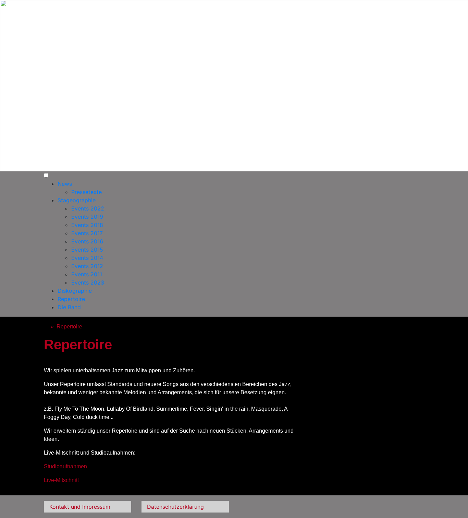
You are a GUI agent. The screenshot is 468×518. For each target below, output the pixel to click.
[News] (46, 326)
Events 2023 (87, 282)
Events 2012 (87, 266)
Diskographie (75, 290)
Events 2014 (87, 257)
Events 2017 (87, 233)
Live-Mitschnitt (61, 480)
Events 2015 (87, 249)
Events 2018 (87, 224)
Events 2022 (87, 208)
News (65, 183)
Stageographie (77, 200)
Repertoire (71, 299)
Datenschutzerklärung (175, 506)
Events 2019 (87, 216)
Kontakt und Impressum (79, 506)
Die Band (69, 307)
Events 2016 (87, 241)
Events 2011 (86, 274)
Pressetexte (86, 192)
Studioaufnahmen (65, 466)
